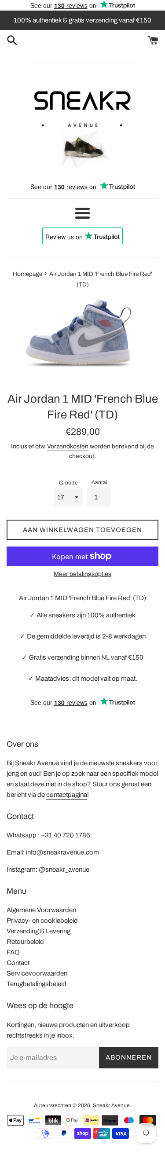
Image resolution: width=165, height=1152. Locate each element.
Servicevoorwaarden (37, 973)
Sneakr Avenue (111, 1105)
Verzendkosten (67, 446)
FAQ (13, 952)
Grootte (68, 483)
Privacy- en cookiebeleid (42, 920)
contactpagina (66, 794)
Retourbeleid (25, 941)
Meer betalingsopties (82, 574)
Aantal (99, 482)
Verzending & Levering (38, 931)
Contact (18, 962)
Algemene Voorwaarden (41, 910)
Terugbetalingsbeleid (36, 983)
